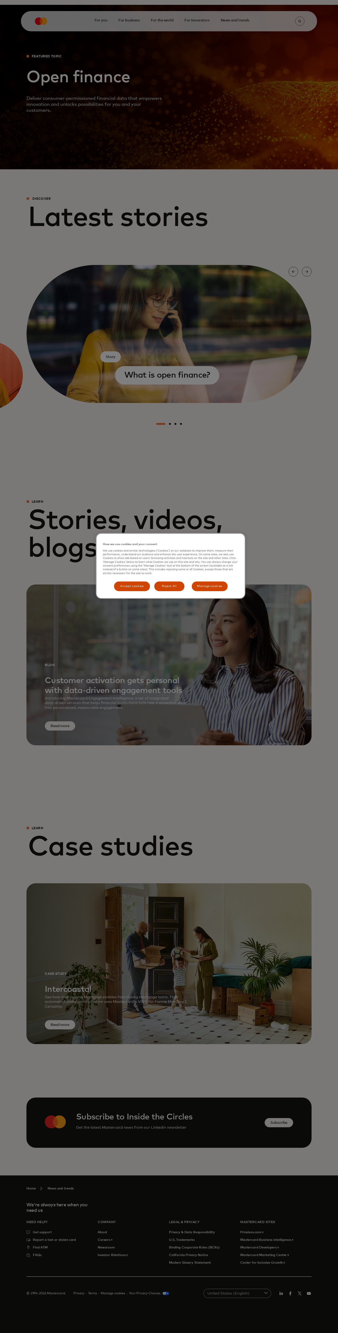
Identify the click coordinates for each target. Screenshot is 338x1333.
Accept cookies (131, 586)
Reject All (169, 586)
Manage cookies (209, 586)
